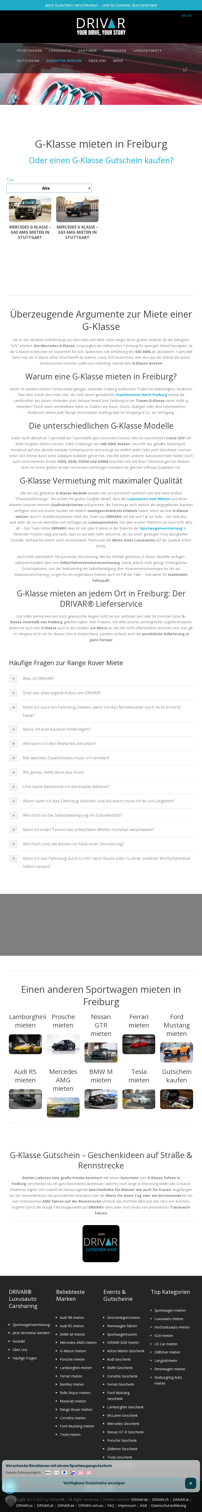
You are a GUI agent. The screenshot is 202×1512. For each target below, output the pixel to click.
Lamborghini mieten (76, 1367)
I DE (189, 15)
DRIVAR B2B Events (123, 1342)
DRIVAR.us (24, 1505)
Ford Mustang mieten (77, 1426)
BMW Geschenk (120, 1367)
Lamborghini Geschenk (125, 1407)
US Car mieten (165, 1344)
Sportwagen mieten (170, 1310)
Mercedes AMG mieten (78, 1342)
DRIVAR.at (181, 1499)
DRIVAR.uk (45, 1505)
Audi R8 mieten (72, 1317)
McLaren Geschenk (122, 1415)
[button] (11, 1501)
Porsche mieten (72, 1359)
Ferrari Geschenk (120, 1384)
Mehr (118, 60)
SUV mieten (163, 1335)
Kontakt (19, 1341)
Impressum (127, 1505)
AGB (143, 1505)
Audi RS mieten (72, 1326)
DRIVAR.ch (160, 1499)
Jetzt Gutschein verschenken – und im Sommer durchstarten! (101, 5)
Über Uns (97, 60)
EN (184, 15)
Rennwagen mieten (169, 1369)
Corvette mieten (73, 1418)
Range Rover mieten (76, 1409)
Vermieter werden (64, 60)
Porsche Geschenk (122, 1440)
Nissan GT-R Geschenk (125, 1432)
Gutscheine (28, 60)
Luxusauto (60, 50)
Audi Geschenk (119, 1359)
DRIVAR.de (139, 1499)
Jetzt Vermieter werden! (31, 1332)
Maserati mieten (73, 1401)
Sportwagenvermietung (31, 1324)
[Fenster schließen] (190, 1483)
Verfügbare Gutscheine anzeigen (94, 1483)
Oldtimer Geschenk (122, 1448)
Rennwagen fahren (122, 1326)
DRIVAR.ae (65, 1505)
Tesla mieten (70, 1434)
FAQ (110, 1505)
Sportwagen (29, 50)
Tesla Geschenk (119, 1457)
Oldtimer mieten (167, 1352)
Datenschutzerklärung (168, 1505)
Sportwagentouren (122, 1334)
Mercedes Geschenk (123, 1423)
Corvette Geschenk (122, 1376)
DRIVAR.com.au (90, 1505)
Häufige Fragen (25, 1358)
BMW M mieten (72, 1334)
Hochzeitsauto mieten (172, 1327)
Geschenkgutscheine (123, 1317)
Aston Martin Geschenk (125, 1351)
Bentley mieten (72, 1384)
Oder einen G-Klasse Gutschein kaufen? (101, 160)
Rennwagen (114, 50)
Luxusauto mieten (168, 1318)
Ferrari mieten (71, 1376)
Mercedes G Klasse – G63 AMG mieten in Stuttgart (30, 232)
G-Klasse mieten (73, 1351)
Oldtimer (87, 50)
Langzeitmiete (147, 50)
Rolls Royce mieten (75, 1392)
